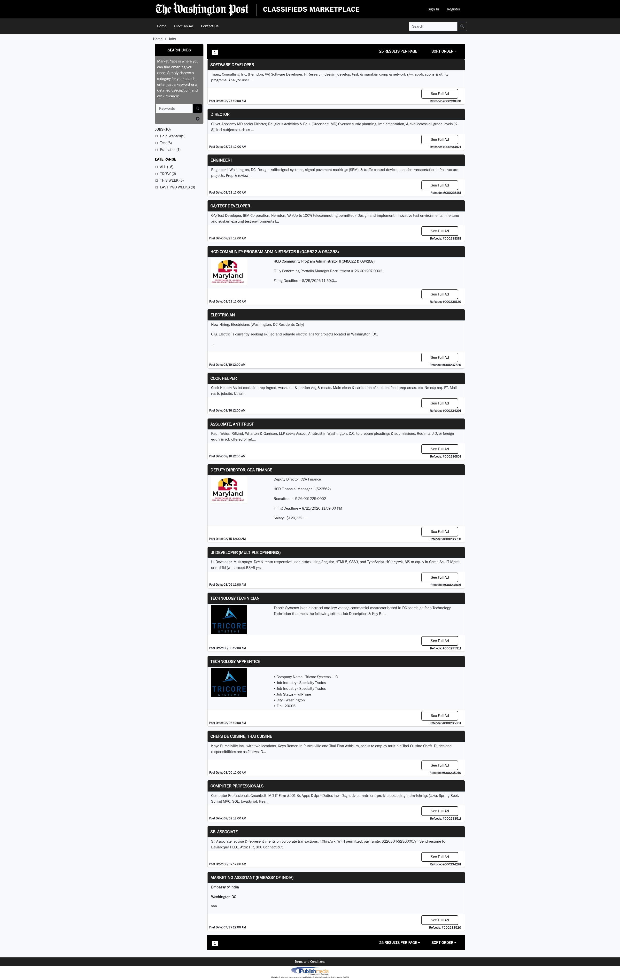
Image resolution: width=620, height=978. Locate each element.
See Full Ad (440, 93)
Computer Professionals (237, 785)
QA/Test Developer (230, 205)
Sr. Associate (224, 831)
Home (161, 26)
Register (453, 9)
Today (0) (168, 173)
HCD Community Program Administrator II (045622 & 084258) (274, 251)
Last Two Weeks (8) (177, 187)
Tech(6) (166, 142)
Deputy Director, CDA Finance (241, 469)
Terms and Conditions (310, 961)
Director (220, 114)
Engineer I (221, 160)
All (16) (166, 166)
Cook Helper (223, 378)
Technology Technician (235, 598)
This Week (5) (172, 180)
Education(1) (170, 149)
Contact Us (209, 26)
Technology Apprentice (235, 661)
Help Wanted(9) (172, 136)
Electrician (222, 314)
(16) (162, 129)
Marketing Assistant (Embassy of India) (252, 877)
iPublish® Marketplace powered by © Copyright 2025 (310, 971)
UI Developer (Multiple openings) (245, 552)
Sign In (433, 9)
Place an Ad (183, 26)
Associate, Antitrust (232, 424)
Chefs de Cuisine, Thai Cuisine (241, 736)
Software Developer (232, 64)
